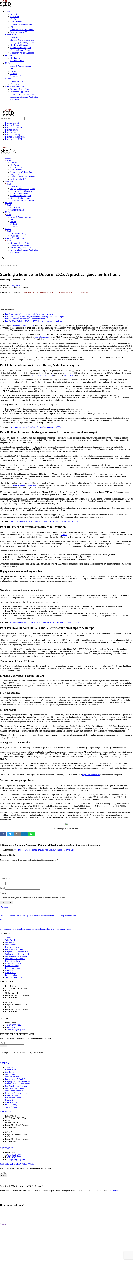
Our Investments (17, 60)
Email (2, 888)
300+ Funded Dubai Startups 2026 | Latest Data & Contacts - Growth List (43, 850)
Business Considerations (15, 137)
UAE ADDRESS (7, 1111)
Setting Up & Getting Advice (22, 42)
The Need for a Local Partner (22, 29)
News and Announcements (16, 963)
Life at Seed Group (18, 81)
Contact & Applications (14, 86)
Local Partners (16, 22)
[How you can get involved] (66, 824)
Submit (3, 1046)
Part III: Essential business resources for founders (25, 319)
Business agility (11, 130)
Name (2, 883)
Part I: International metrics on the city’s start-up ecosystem (29, 314)
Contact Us (15, 99)
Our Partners (15, 58)
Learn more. (114, 1190)
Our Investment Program (20, 48)
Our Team (14, 17)
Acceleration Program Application (24, 97)
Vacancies (14, 84)
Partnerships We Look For (21, 24)
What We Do (10, 35)
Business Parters (12, 125)
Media (7, 63)
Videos (13, 71)
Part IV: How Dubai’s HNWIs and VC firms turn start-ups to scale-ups (34, 321)
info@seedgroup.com (16, 1030)
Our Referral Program (19, 45)
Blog (12, 68)
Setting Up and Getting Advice (18, 954)
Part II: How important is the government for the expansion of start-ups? (34, 316)
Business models (12, 132)
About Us (14, 14)
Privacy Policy (11, 975)
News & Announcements (20, 66)
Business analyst (12, 123)
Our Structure (16, 19)
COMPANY (5, 1063)
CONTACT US (7, 1148)
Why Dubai (15, 27)
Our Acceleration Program (21, 50)
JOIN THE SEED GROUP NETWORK (17, 1164)
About (7, 11)
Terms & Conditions (13, 977)
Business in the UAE (13, 127)
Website (3, 893)
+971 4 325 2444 (14, 1025)
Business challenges (13, 134)
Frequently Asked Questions (22, 53)
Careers (8, 79)
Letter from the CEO (18, 32)
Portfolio (8, 55)
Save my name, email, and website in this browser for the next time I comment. (35, 898)
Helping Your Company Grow (22, 40)
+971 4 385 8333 (14, 1027)
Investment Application (19, 92)
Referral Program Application (22, 94)
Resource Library (17, 76)
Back (8, 160)
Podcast (13, 74)
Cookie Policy (11, 973)
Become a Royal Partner (20, 89)
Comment (5, 879)
